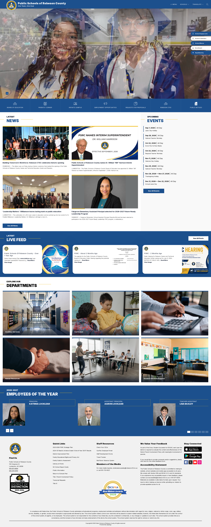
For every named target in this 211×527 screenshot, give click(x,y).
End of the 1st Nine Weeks (153, 146)
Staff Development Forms (105, 454)
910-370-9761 (13, 471)
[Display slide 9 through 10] (203, 432)
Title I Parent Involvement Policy (63, 477)
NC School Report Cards (60, 467)
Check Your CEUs (102, 447)
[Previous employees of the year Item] (7, 430)
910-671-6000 (13, 468)
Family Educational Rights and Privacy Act (66, 457)
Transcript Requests (59, 480)
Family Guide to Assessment (61, 460)
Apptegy (109, 524)
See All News (12, 226)
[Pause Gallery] (7, 93)
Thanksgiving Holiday (152, 176)
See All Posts (198, 238)
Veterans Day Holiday (152, 161)
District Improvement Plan (61, 454)
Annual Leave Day (151, 184)
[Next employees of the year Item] (11, 430)
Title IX (55, 483)
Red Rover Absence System (105, 460)
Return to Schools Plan (60, 473)
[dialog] (36, 313)
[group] (39, 412)
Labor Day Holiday (151, 130)
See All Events (153, 191)
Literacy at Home (58, 464)
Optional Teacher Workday (153, 138)
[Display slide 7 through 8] (199, 432)
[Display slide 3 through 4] (192, 432)
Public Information (58, 470)
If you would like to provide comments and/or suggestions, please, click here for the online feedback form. (161, 460)
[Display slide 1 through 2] (188, 432)
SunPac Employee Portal (104, 450)
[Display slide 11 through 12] (206, 432)
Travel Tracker (101, 457)
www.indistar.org (26, 258)
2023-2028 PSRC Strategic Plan (63, 447)
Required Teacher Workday (153, 153)
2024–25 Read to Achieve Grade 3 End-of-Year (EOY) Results (72, 450)
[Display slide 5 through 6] (196, 432)
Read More (31, 260)
